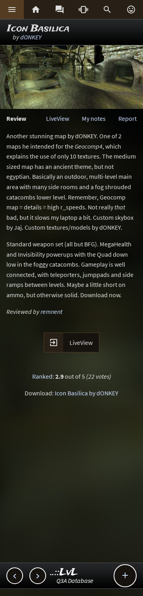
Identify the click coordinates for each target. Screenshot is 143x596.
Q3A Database (74, 580)
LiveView (57, 118)
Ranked (42, 376)
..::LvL (64, 572)
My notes (94, 118)
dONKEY (30, 37)
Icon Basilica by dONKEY (86, 393)
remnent (51, 311)
